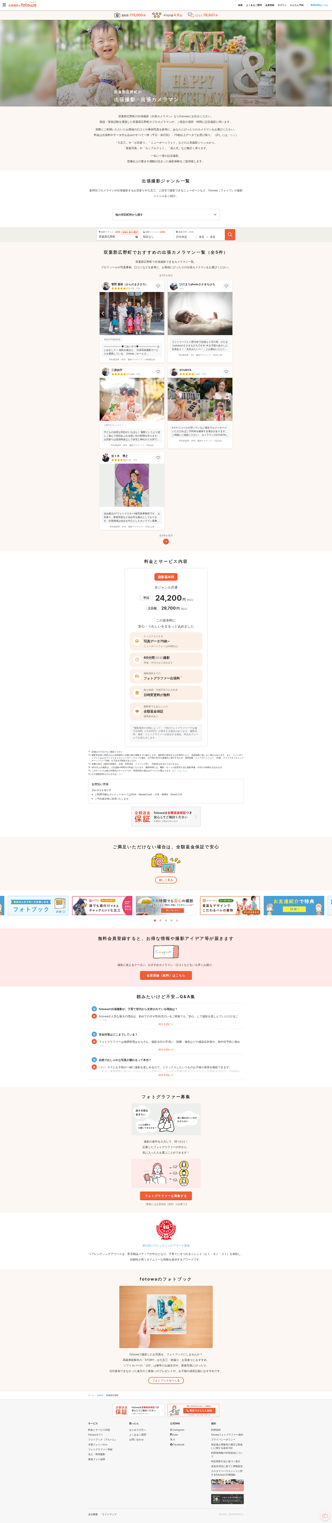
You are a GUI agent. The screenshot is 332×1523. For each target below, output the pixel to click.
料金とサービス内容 (99, 1429)
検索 (240, 5)
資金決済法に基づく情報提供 (227, 1466)
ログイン (282, 5)
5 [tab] (177, 920)
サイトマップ (109, 1514)
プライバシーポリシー (223, 1439)
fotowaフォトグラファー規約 (227, 1434)
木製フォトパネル (98, 1444)
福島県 (100, 1395)
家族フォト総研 (96, 1459)
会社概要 (93, 1514)
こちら (231, 135)
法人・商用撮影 (96, 1454)
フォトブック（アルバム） (102, 1439)
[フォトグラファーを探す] (230, 234)
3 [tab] (166, 920)
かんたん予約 (297, 5)
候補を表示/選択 (130, 232)
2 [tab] (160, 920)
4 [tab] (171, 920)
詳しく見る (166, 880)
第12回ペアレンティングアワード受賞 (166, 1245)
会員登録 (269, 5)
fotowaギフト (95, 1434)
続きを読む (165, 1023)
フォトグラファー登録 (100, 1449)
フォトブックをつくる (166, 1380)
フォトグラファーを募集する (166, 1196)
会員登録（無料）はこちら (166, 975)
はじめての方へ (137, 1429)
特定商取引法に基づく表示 (225, 1461)
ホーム (91, 1395)
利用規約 (102, 751)
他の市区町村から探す (129, 214)
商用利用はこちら (320, 5)
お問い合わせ (136, 1439)
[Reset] (137, 237)
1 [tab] (155, 920)
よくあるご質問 (254, 5)
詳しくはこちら (180, 770)
